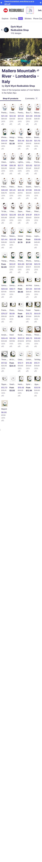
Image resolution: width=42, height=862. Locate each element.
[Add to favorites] (33, 70)
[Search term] (30, 10)
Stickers (28, 18)
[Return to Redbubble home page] (14, 10)
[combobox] (30, 10)
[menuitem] (5, 18)
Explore (5, 18)
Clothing (16, 18)
